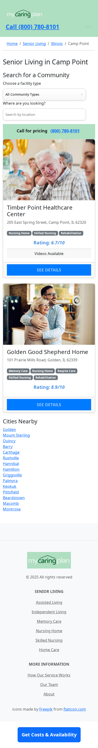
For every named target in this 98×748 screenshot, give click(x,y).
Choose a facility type (22, 83)
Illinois (57, 43)
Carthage (11, 452)
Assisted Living (49, 602)
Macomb (11, 503)
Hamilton (11, 469)
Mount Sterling (16, 435)
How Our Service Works (49, 675)
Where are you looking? (24, 103)
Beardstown (14, 497)
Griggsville (12, 475)
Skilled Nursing (49, 640)
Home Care (49, 649)
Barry (8, 446)
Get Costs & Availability (49, 734)
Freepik (46, 709)
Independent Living (49, 611)
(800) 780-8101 (65, 131)
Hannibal (11, 463)
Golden (9, 429)
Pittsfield (11, 492)
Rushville (11, 458)
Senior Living (34, 43)
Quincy (9, 440)
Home (12, 43)
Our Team (49, 684)
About (49, 694)
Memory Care (49, 621)
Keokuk (9, 486)
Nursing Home (49, 630)
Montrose (12, 509)
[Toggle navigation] (89, 27)
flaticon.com (75, 709)
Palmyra (10, 480)
